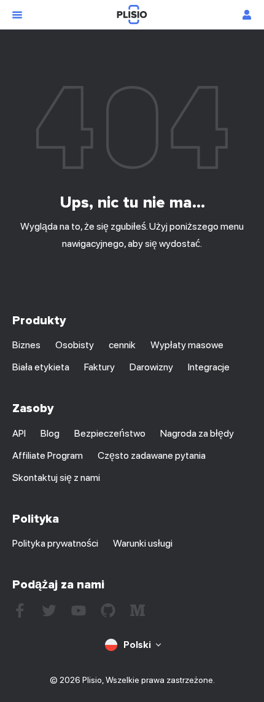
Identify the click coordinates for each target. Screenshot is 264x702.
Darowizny (151, 367)
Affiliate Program (47, 455)
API (19, 433)
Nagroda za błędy (197, 433)
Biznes (26, 345)
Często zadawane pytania (152, 455)
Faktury (99, 367)
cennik (122, 345)
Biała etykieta (40, 367)
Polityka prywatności (55, 543)
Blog (50, 433)
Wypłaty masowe (186, 345)
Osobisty (74, 345)
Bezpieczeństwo (110, 433)
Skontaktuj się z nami (56, 477)
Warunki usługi (143, 543)
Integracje (209, 367)
